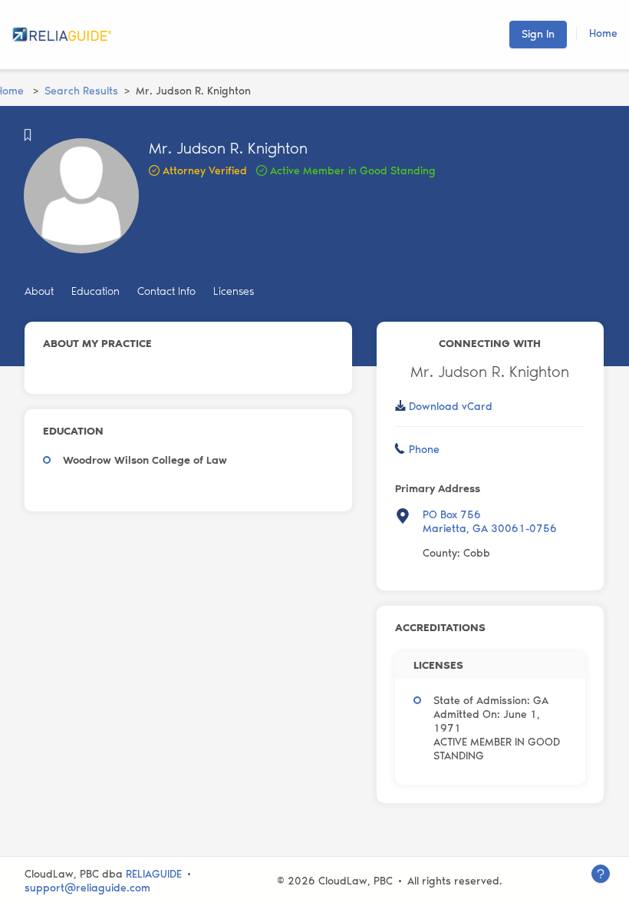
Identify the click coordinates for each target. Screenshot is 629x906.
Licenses (233, 291)
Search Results (81, 91)
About (39, 291)
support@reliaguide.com (87, 887)
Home (603, 33)
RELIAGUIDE (154, 874)
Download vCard (450, 406)
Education (95, 291)
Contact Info (166, 291)
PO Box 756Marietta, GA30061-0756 (490, 521)
